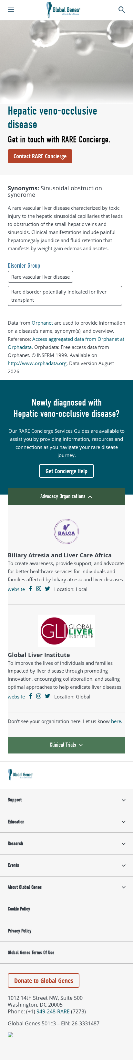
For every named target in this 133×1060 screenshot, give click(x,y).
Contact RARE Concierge (40, 156)
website (16, 589)
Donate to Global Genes (43, 980)
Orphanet (42, 322)
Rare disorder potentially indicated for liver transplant (59, 295)
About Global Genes (25, 887)
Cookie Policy (19, 909)
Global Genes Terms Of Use (31, 952)
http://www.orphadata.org (37, 363)
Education (16, 822)
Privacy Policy (19, 931)
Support (15, 800)
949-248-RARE (53, 1011)
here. (116, 721)
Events (13, 865)
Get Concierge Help (66, 471)
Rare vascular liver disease (40, 276)
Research (15, 843)
